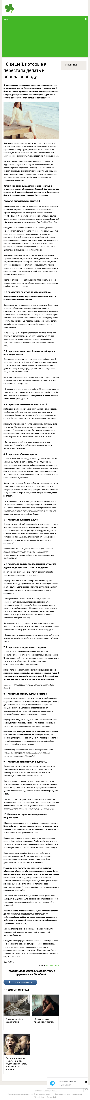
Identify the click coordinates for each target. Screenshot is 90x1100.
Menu (6, 19)
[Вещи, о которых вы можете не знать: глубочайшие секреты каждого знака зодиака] (17, 1044)
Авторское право (43, 1094)
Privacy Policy (39, 1097)
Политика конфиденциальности (20, 1094)
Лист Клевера (38, 1091)
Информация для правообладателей (67, 1094)
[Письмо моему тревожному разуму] (45, 1005)
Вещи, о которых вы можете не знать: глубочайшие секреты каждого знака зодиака (17, 1064)
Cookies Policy (52, 1097)
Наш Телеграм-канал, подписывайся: (68, 1083)
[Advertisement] (45, 39)
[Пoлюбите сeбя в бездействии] (17, 1005)
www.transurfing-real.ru (52, 965)
